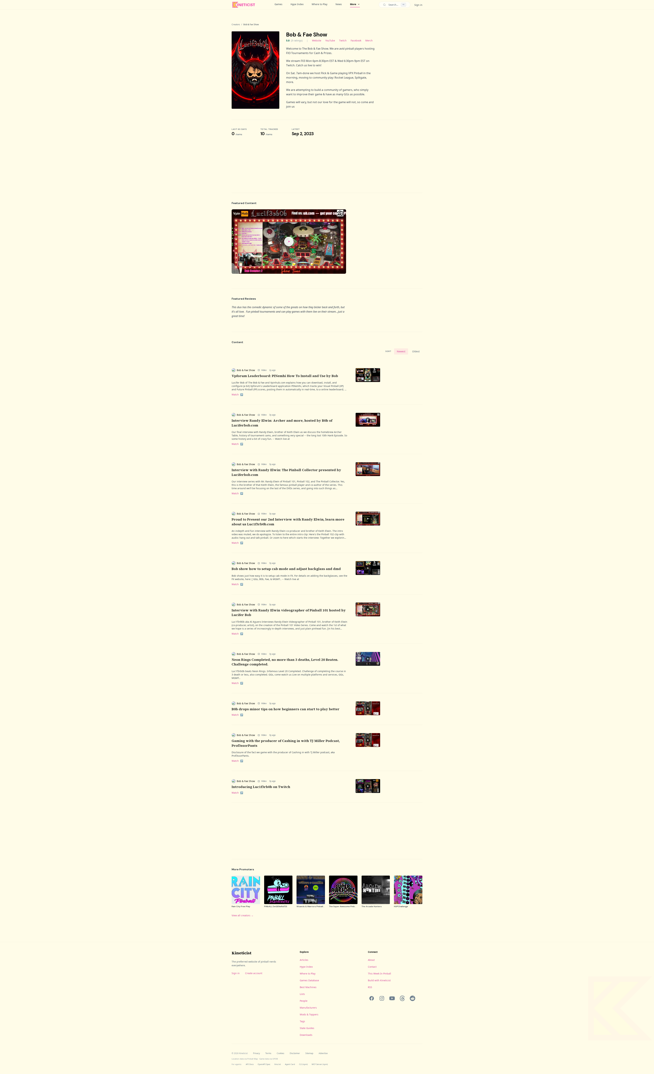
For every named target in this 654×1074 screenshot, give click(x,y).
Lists (302, 994)
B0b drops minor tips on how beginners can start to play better (285, 709)
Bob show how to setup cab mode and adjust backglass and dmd (286, 568)
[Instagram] (382, 998)
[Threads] (402, 998)
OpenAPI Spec (264, 1064)
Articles (304, 960)
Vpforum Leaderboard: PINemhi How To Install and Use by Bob (285, 375)
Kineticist (241, 953)
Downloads (306, 1035)
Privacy (256, 1053)
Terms (268, 1053)
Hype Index (297, 4)
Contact (372, 966)
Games (278, 4)
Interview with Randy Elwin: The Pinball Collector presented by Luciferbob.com (286, 472)
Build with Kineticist (379, 980)
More (353, 4)
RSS (370, 987)
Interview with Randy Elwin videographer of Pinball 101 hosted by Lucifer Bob (289, 612)
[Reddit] (412, 998)
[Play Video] (289, 241)
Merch (369, 40)
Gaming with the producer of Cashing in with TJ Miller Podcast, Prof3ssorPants (286, 743)
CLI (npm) (303, 1064)
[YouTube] (392, 998)
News (339, 4)
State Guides (307, 1028)
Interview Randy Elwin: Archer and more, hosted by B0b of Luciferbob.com (282, 423)
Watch (237, 394)
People (303, 1000)
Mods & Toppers (309, 1014)
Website (316, 40)
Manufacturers (308, 1007)
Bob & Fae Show (246, 370)
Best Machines (308, 987)
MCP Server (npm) (320, 1064)
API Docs (250, 1064)
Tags (302, 1021)
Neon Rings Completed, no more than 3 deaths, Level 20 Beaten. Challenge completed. (285, 662)
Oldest (416, 351)
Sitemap (309, 1053)
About (371, 960)
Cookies (280, 1053)
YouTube (330, 40)
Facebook (356, 40)
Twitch (343, 40)
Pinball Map (252, 1058)
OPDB (275, 1058)
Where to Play (319, 4)
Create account (253, 973)
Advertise (323, 1053)
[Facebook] (371, 998)
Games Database (309, 980)
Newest (401, 351)
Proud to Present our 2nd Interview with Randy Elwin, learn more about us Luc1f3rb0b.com (288, 522)
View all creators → (242, 915)
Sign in (418, 4)
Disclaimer (295, 1053)
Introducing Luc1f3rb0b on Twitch (261, 786)
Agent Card (290, 1064)
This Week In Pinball (379, 973)
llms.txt (277, 1064)
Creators (236, 24)
